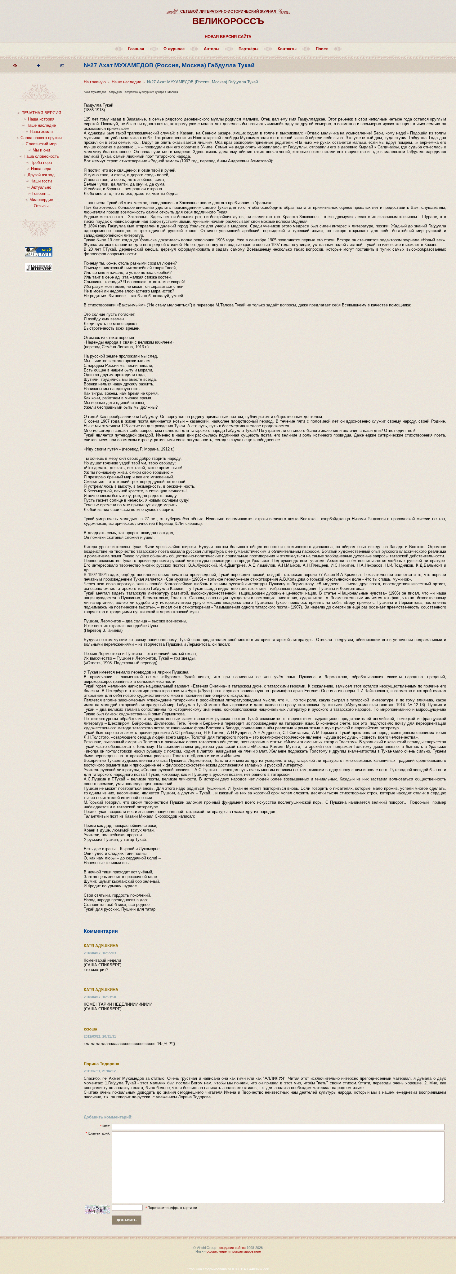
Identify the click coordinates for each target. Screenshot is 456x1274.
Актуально (41, 187)
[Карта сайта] (38, 66)
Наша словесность (41, 156)
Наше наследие (41, 125)
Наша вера (41, 168)
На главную (95, 82)
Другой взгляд (41, 175)
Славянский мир (41, 144)
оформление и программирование (234, 1251)
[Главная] (15, 66)
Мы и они (41, 150)
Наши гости (41, 181)
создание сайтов (232, 1248)
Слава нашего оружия (41, 137)
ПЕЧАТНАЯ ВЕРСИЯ (41, 113)
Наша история (41, 119)
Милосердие (41, 199)
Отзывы (41, 206)
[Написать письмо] (62, 66)
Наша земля (41, 131)
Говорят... (41, 193)
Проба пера (41, 162)
